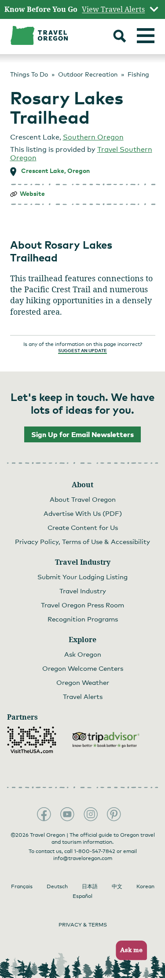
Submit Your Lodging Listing (82, 577)
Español (82, 896)
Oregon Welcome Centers (82, 668)
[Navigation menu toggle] (145, 35)
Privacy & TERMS (83, 925)
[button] (128, 950)
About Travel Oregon (83, 499)
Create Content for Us (83, 527)
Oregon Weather (82, 682)
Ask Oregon (82, 654)
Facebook (44, 814)
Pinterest (114, 814)
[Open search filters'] (119, 37)
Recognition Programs (83, 619)
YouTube (67, 814)
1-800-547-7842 (94, 851)
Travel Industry (82, 591)
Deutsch (57, 886)
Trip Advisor (106, 740)
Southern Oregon (93, 137)
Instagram (91, 814)
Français (22, 886)
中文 (117, 886)
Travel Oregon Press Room (82, 605)
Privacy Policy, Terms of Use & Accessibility (82, 541)
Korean (145, 886)
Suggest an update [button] (82, 350)
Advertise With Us (83, 513)
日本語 (90, 886)
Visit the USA (31, 740)
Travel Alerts (83, 696)
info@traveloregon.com (82, 858)
